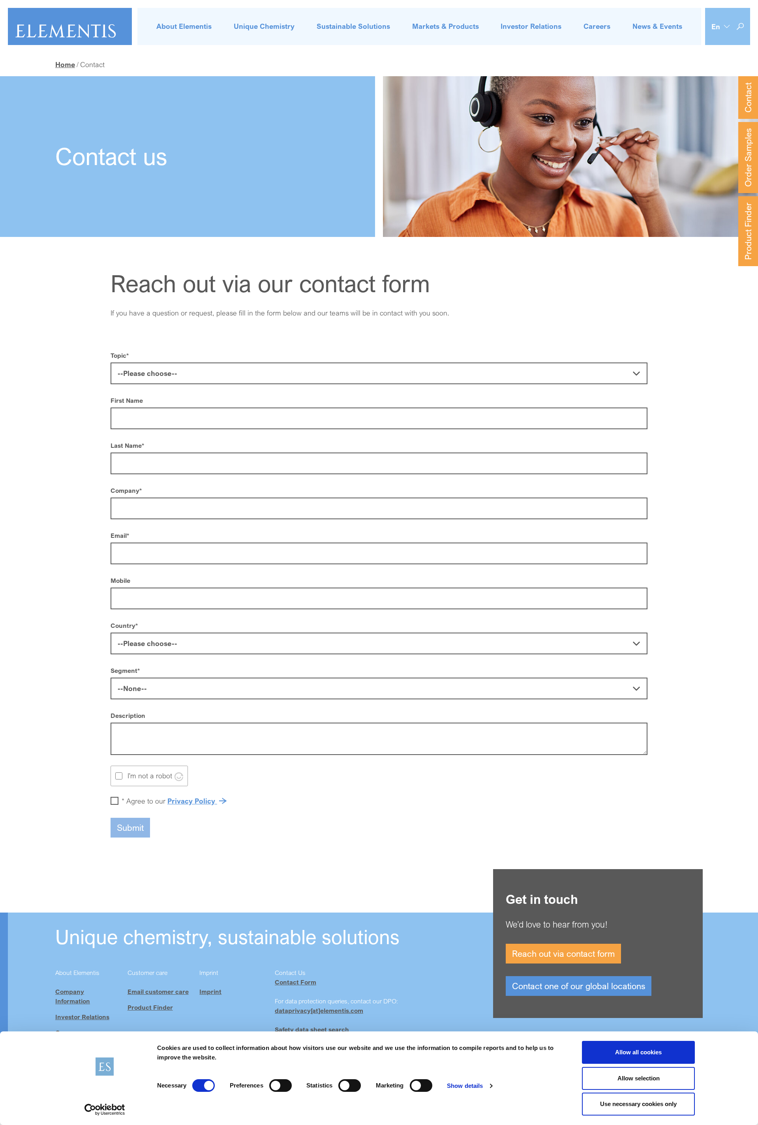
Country (124, 625)
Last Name (127, 445)
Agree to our (169, 800)
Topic (120, 355)
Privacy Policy (192, 800)
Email (120, 535)
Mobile (120, 580)
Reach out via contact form (563, 953)
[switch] (280, 1085)
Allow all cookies (638, 1052)
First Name (127, 400)
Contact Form (295, 982)
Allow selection (638, 1078)
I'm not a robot (150, 775)
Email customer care (158, 991)
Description (128, 715)
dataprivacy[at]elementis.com (319, 1010)
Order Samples (748, 157)
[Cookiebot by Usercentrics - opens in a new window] (104, 1110)
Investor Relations (82, 1017)
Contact (748, 98)
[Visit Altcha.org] (178, 775)
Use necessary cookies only (638, 1104)
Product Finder (748, 231)
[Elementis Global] (70, 26)
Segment (125, 670)
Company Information (72, 996)
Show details (465, 1085)
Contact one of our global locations (578, 985)
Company (126, 490)
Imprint (210, 991)
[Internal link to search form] (740, 26)
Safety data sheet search (312, 1029)
